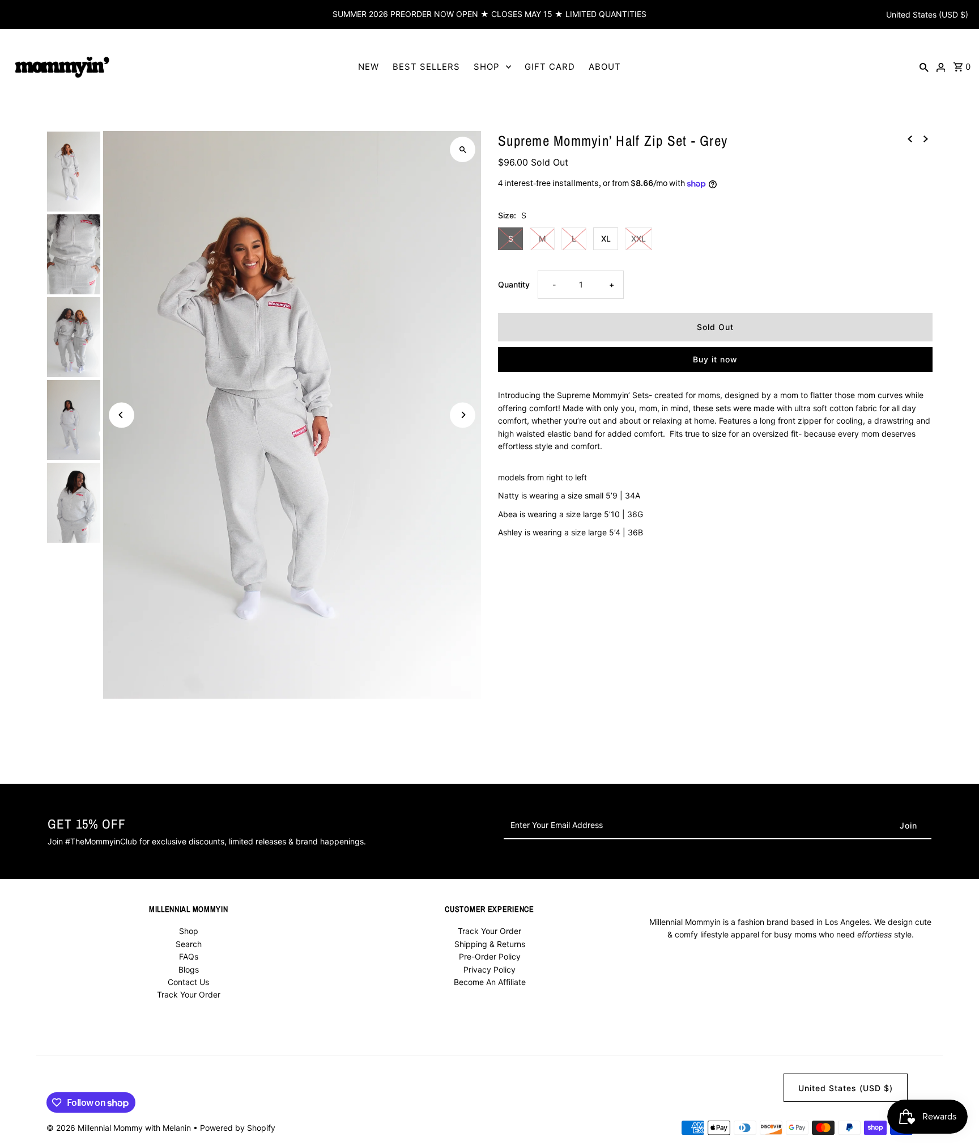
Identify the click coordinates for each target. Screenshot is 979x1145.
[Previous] (121, 415)
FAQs (188, 956)
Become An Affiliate (490, 982)
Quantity (514, 285)
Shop (188, 931)
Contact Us (188, 982)
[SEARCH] (924, 66)
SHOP (487, 66)
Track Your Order (188, 994)
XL (606, 238)
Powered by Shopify (237, 1128)
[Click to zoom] (462, 149)
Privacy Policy (489, 969)
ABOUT (605, 66)
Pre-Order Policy (490, 956)
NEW (368, 66)
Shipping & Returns (489, 944)
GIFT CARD (550, 66)
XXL (638, 238)
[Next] (462, 415)
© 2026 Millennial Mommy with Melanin (119, 1128)
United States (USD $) (927, 14)
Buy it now (715, 360)
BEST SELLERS (426, 66)
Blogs (188, 969)
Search (189, 944)
